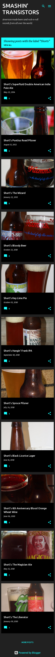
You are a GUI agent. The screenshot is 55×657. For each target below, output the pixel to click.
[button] (49, 98)
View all (8, 45)
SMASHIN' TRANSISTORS (20, 8)
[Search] (43, 6)
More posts (27, 642)
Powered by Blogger (29, 652)
